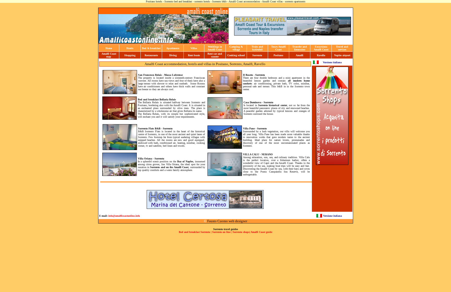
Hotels (129, 48)
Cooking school (236, 55)
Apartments (172, 48)
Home (108, 48)
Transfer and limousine (299, 48)
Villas (194, 48)
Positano (278, 55)
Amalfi (299, 55)
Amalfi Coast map (109, 55)
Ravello (321, 55)
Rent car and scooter (214, 55)
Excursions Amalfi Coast (321, 48)
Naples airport (342, 55)
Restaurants (151, 55)
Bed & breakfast (151, 48)
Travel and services (342, 48)
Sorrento (257, 55)
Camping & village (236, 48)
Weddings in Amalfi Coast (214, 48)
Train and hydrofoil (257, 48)
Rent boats (194, 55)
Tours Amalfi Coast (278, 48)
